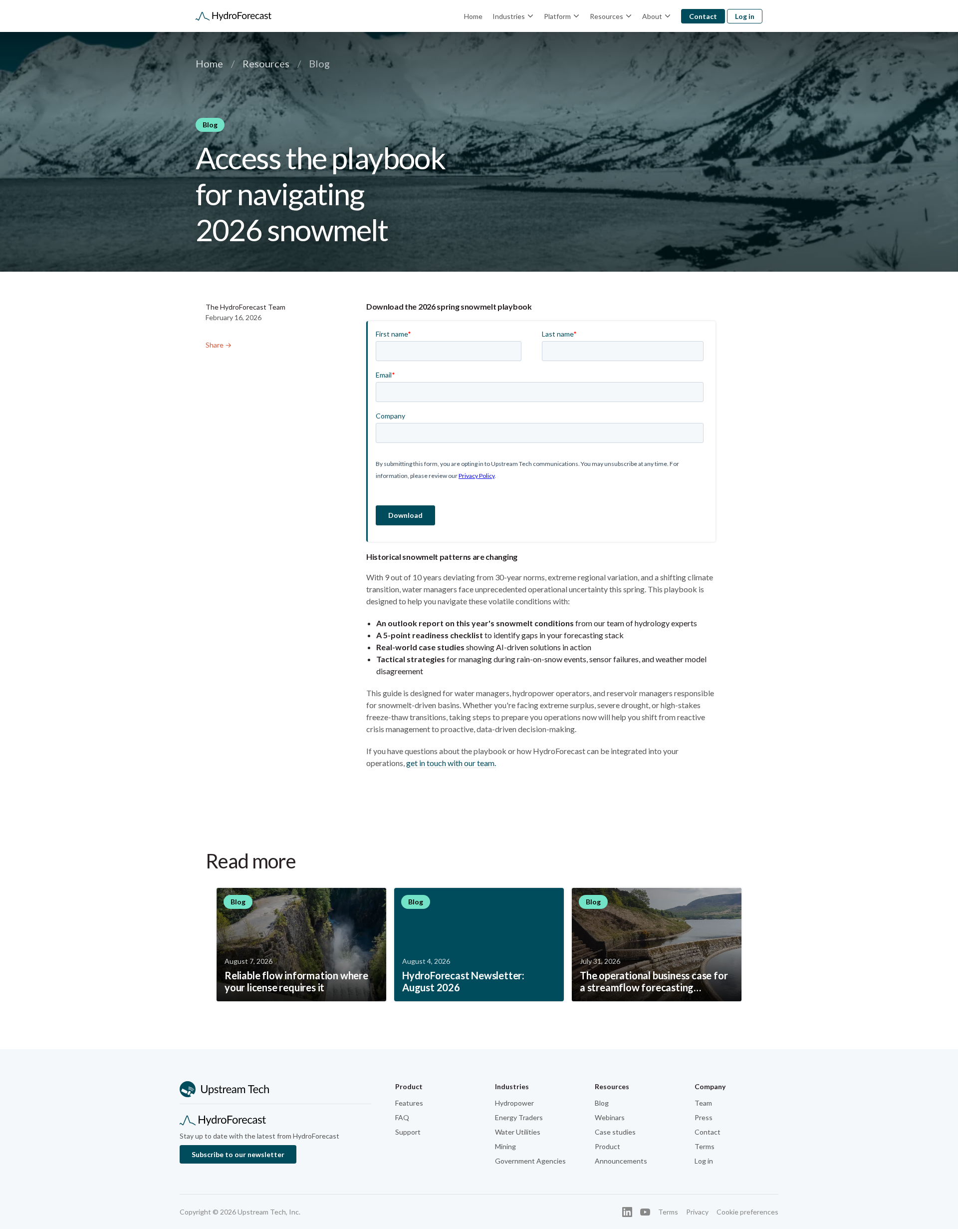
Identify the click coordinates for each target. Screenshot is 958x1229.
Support (408, 1132)
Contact (703, 16)
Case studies (615, 1132)
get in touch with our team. (451, 763)
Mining (505, 1146)
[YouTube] (645, 1212)
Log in (744, 16)
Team (703, 1103)
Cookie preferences (747, 1212)
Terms (705, 1146)
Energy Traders (519, 1117)
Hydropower (514, 1103)
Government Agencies (530, 1161)
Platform (557, 16)
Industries (508, 16)
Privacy (697, 1212)
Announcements (621, 1161)
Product (607, 1146)
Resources (606, 16)
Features (409, 1103)
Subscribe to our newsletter (238, 1154)
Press (704, 1117)
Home (473, 16)
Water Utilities (517, 1132)
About (652, 16)
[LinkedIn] (627, 1212)
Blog (602, 1103)
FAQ (402, 1117)
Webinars (610, 1117)
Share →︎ (219, 345)
